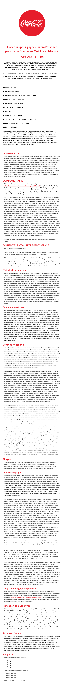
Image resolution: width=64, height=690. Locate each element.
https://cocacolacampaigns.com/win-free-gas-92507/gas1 (22, 186)
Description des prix (13, 107)
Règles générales (12, 127)
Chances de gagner (13, 115)
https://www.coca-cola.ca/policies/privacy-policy (26, 597)
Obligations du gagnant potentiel (20, 119)
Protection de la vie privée (16, 123)
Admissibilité (10, 87)
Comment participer (13, 103)
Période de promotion (14, 99)
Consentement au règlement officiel (21, 95)
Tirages (7, 111)
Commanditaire (11, 91)
